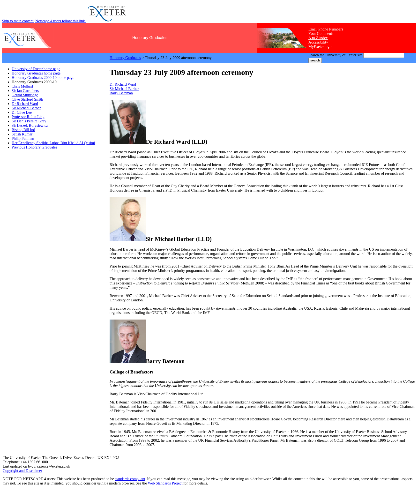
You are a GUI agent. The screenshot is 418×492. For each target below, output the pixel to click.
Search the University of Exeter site (335, 55)
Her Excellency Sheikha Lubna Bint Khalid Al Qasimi (53, 143)
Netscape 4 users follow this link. (60, 21)
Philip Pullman (23, 138)
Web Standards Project (165, 483)
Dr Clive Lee (22, 112)
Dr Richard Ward (25, 104)
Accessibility (318, 42)
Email (312, 29)
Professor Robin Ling (28, 117)
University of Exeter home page (36, 69)
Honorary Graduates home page (36, 73)
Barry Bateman (121, 93)
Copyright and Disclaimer (22, 471)
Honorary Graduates (125, 58)
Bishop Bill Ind (23, 130)
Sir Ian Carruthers (25, 91)
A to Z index (318, 38)
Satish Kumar (22, 134)
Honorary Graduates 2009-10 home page (43, 77)
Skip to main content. (18, 21)
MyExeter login (320, 47)
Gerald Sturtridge (25, 95)
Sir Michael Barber (26, 108)
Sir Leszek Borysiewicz (30, 125)
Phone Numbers (330, 29)
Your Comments (320, 33)
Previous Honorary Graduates (34, 147)
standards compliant (130, 479)
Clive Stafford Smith (27, 99)
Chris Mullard (22, 86)
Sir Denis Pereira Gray (29, 121)
